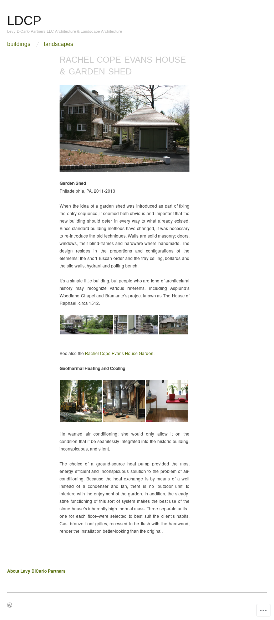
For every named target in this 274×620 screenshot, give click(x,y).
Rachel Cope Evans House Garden (119, 353)
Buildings (18, 44)
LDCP (24, 20)
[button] (86, 324)
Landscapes (58, 44)
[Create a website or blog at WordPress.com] (9, 605)
